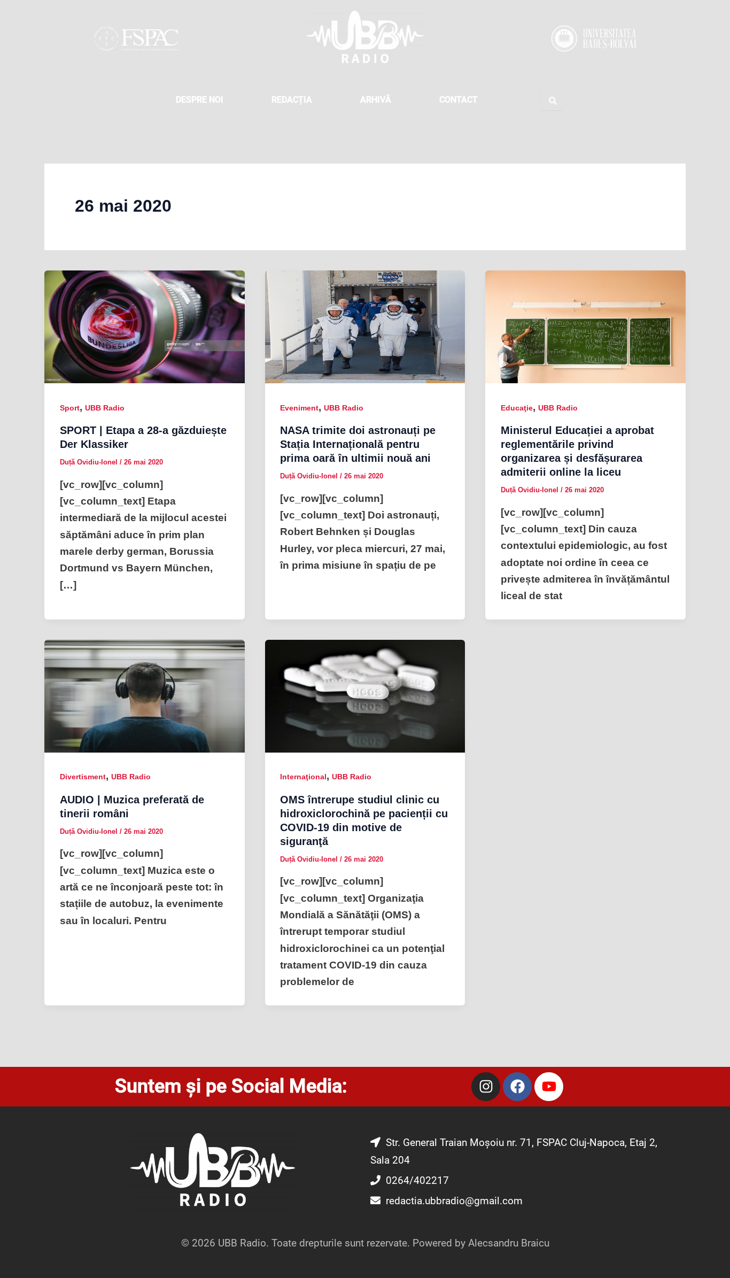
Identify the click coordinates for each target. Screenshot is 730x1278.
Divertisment (83, 776)
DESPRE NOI (199, 100)
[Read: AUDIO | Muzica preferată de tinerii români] (144, 695)
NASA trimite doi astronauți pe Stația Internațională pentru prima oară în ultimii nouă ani (358, 444)
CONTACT (458, 100)
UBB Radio (105, 408)
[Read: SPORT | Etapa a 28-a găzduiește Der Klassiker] (144, 326)
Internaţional (303, 776)
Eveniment (299, 408)
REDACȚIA (291, 100)
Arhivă (375, 100)
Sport (70, 408)
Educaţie (517, 408)
